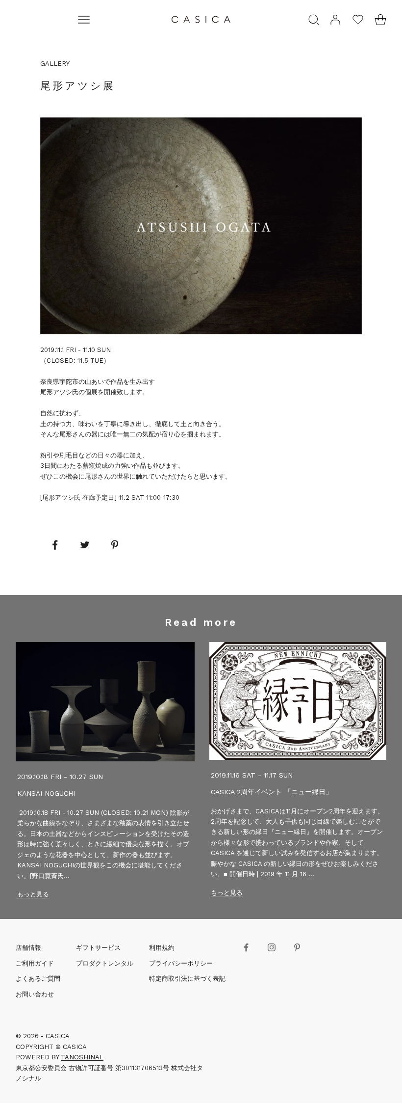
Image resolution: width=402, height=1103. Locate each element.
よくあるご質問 (38, 978)
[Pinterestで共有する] (114, 545)
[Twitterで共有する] (85, 545)
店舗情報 (28, 947)
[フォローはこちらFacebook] (246, 947)
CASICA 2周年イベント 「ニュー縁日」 (271, 792)
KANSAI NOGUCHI (46, 793)
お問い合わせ (35, 994)
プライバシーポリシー (181, 963)
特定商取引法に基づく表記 (187, 978)
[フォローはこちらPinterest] (297, 947)
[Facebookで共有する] (55, 545)
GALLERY (55, 63)
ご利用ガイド (35, 963)
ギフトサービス (98, 947)
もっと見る (33, 894)
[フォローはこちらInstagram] (271, 947)
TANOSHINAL (82, 1057)
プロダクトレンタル (104, 963)
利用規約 (162, 947)
